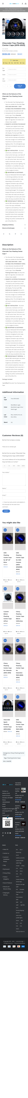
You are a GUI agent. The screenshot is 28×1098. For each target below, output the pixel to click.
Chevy (22, 865)
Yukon (17, 928)
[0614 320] (14, 3)
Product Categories (6, 878)
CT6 (17, 873)
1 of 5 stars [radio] (4, 466)
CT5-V (21, 871)
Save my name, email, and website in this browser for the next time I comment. (13, 504)
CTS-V (17, 876)
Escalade (22, 889)
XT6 (17, 926)
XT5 (21, 923)
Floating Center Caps (14, 758)
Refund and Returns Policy (7, 888)
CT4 (17, 868)
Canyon (17, 865)
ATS (17, 849)
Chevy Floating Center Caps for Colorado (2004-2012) (8, 668)
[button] (14, 224)
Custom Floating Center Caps (20, 880)
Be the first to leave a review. (10, 51)
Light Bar (22, 905)
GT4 (21, 902)
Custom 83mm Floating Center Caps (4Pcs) (8, 616)
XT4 (17, 923)
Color (3, 74)
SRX (22, 920)
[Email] (21, 234)
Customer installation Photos (6, 859)
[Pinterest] (15, 234)
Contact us (6, 853)
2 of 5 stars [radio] (9, 467)
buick (17, 855)
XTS (21, 926)
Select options (6, 580)
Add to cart (20, 86)
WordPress (22, 943)
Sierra (17, 920)
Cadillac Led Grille (20, 857)
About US (5, 849)
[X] (9, 234)
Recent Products (7, 883)
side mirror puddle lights (19, 916)
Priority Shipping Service (20, 911)
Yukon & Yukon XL (20, 931)
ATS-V (21, 849)
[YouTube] (10, 833)
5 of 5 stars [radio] (23, 466)
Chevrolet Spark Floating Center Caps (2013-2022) (8, 724)
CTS (21, 873)
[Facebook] (3, 234)
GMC (17, 902)
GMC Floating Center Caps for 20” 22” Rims (8, 557)
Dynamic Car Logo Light (20, 885)
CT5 (17, 871)
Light (17, 905)
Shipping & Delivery (6, 894)
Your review (6, 472)
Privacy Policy (6, 873)
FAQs (4, 865)
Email (4, 495)
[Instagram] (7, 833)
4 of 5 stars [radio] (18, 467)
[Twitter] (5, 833)
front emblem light (19, 898)
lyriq (17, 907)
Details (10, 579)
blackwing (18, 852)
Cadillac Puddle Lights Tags (19, 862)
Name (4, 488)
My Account (6, 869)
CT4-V (21, 868)
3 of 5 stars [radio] (13, 467)
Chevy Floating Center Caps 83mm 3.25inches (20, 616)
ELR (17, 889)
